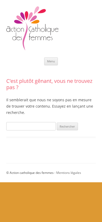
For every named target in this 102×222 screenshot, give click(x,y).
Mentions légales (68, 172)
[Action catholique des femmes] (32, 49)
